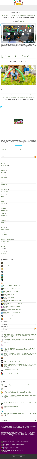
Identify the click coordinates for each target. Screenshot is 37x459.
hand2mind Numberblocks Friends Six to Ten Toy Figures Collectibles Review (15, 262)
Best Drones (3, 168)
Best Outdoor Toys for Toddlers (18, 61)
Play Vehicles (3, 215)
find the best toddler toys (14, 56)
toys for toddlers (22, 95)
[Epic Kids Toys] (18, 2)
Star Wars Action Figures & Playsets (6, 239)
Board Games (3, 170)
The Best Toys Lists (4, 243)
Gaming (2, 196)
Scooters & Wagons (4, 234)
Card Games (3, 175)
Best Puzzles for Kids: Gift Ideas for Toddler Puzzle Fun (12, 300)
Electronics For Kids (4, 189)
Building (21, 6)
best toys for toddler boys (27, 55)
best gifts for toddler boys (14, 55)
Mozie (23, 21)
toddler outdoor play (17, 95)
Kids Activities (30, 15)
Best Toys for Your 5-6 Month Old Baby (9, 297)
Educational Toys (8, 15)
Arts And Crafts (3, 163)
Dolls (30, 6)
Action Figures (8, 6)
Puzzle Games (3, 227)
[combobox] (18, 324)
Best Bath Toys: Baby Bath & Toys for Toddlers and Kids (12, 285)
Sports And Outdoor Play (6, 94)
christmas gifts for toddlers (5, 149)
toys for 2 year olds (25, 56)
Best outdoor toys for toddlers (17, 94)
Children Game (3, 177)
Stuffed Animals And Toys (5, 241)
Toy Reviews (3, 246)
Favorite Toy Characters (15, 15)
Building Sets (3, 172)
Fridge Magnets (3, 194)
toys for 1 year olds (20, 56)
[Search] (35, 2)
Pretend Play (3, 222)
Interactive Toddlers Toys (24, 15)
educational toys (12, 149)
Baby (15, 6)
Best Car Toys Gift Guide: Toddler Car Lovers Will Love (12, 309)
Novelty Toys (3, 213)
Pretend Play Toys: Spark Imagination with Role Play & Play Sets (13, 265)
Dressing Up (33, 6)
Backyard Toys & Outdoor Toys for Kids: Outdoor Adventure (12, 312)
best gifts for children (29, 148)
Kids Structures (3, 206)
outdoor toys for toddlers (4, 95)
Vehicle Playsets (3, 253)
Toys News (2, 248)
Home (2, 6)
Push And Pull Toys (4, 225)
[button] (1, 3)
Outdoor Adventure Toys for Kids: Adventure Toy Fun (11, 288)
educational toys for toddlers (7, 56)
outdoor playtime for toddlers (31, 94)
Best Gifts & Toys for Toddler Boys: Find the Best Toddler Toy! (13, 450)
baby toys (14, 148)
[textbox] (18, 324)
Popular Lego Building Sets (5, 220)
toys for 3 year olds (31, 56)
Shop (4, 6)
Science (2, 232)
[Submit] (35, 157)
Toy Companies (3, 244)
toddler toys (15, 149)
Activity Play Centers (5, 97)
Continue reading (18, 91)
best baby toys (18, 148)
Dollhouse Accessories (4, 184)
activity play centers (10, 148)
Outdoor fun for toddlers (24, 94)
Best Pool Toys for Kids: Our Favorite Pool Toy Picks (11, 291)
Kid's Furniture (3, 201)
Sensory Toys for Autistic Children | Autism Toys (10, 447)
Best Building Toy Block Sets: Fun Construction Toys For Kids (13, 282)
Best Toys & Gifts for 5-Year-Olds (8, 294)
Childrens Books (19, 97)
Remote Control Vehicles (5, 229)
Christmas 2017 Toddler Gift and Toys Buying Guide (18, 99)
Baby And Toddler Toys (12, 97)
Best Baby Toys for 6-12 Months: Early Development (11, 306)
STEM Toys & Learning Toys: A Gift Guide (10, 279)
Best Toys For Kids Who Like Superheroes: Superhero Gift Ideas (13, 303)
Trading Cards (25, 6)
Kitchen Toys (3, 208)
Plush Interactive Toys (4, 217)
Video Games (3, 255)
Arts (12, 6)
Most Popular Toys (4, 210)
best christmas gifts (23, 148)
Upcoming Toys (3, 148)
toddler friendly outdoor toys (11, 95)
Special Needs (3, 236)
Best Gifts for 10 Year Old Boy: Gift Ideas (9, 315)
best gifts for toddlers (21, 55)
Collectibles (2, 182)
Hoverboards (3, 198)
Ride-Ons (17, 6)
